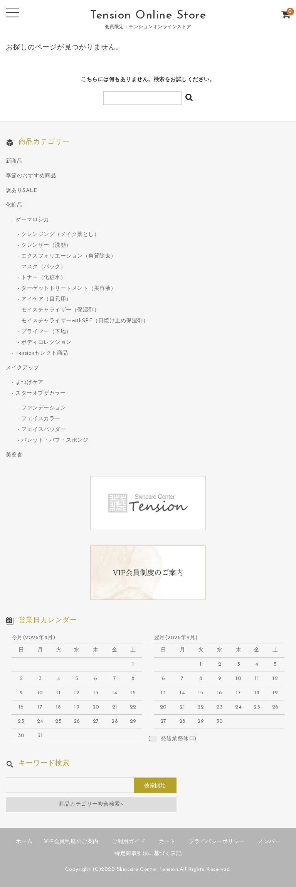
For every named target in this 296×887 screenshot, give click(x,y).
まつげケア (29, 382)
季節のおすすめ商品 (31, 176)
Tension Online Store (148, 16)
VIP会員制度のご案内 (71, 842)
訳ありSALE (21, 191)
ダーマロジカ (32, 220)
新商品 (14, 161)
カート (167, 842)
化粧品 (14, 205)
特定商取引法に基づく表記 (148, 854)
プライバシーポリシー (217, 842)
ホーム (24, 842)
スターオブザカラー (40, 393)
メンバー (269, 842)
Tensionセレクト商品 (41, 353)
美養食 (14, 455)
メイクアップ (22, 368)
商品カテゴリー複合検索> (91, 804)
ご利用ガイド (128, 842)
